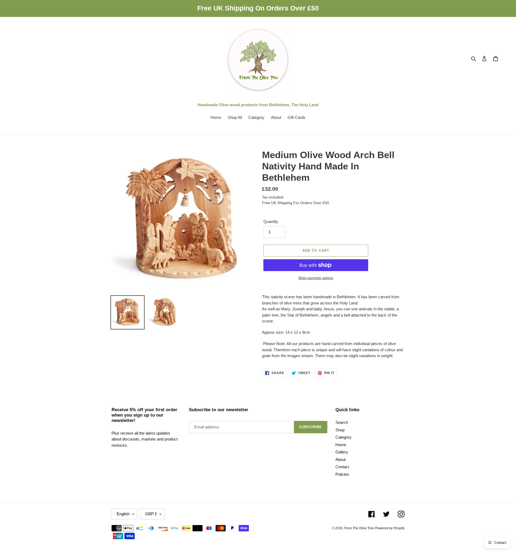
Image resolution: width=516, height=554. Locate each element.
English (123, 514)
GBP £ (151, 514)
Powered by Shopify (389, 528)
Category (343, 437)
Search (341, 422)
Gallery (341, 452)
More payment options (316, 278)
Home (340, 444)
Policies (342, 474)
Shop (340, 430)
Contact (342, 466)
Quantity (270, 221)
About (340, 459)
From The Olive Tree (359, 528)
